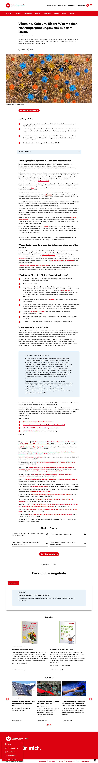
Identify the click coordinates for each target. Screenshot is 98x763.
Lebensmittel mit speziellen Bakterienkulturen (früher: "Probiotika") (44, 425)
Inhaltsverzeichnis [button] (25, 152)
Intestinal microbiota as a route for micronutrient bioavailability (52, 494)
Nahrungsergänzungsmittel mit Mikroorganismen (34, 266)
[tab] (47, 724)
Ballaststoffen (65, 291)
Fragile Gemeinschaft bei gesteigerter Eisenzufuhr (34, 447)
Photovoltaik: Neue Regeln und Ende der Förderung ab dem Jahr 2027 (23, 703)
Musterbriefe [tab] (13, 583)
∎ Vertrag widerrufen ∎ (84, 761)
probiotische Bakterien (37, 311)
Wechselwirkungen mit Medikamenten (62, 261)
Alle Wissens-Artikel (47, 554)
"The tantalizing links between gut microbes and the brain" (45, 471)
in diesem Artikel (43, 181)
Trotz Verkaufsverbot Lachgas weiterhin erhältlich (48, 703)
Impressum (52, 761)
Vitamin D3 (48, 195)
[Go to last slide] (7, 699)
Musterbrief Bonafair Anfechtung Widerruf (34, 595)
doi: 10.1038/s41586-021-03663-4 (40, 491)
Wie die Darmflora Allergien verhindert (31, 457)
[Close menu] (21, 743)
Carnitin (46, 226)
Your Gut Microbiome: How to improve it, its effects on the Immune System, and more (51, 479)
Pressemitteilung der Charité (39, 486)
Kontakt (60, 761)
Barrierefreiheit (70, 761)
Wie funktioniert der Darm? (31, 431)
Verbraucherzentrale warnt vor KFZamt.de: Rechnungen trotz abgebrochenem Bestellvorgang (74, 703)
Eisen (32, 188)
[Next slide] (90, 699)
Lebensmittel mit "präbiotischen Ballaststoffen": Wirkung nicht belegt (26, 543)
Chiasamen (51, 299)
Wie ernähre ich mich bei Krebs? (61, 650)
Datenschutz (42, 761)
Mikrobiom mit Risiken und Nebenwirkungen (37, 428)
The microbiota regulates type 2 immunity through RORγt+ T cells (54, 462)
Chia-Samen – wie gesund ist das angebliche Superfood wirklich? (63, 543)
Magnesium (22, 259)
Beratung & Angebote (28, 110)
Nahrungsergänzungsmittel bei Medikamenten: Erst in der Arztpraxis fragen (27, 534)
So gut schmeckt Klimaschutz (22, 650)
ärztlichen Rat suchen (48, 255)
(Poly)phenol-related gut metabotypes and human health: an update (50, 514)
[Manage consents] (95, 760)
